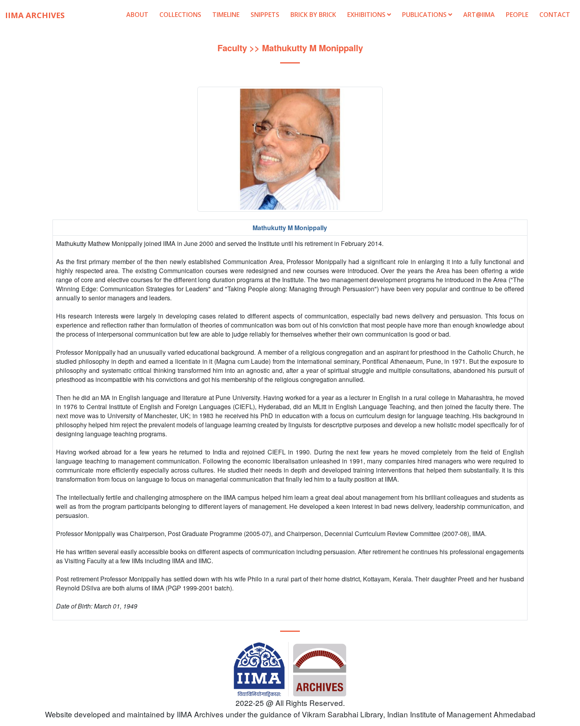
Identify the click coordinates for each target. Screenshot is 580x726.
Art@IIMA (479, 14)
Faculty (232, 47)
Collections (180, 14)
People (517, 14)
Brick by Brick (313, 14)
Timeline (225, 14)
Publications (425, 14)
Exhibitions (367, 14)
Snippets (265, 14)
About (137, 14)
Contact (554, 14)
